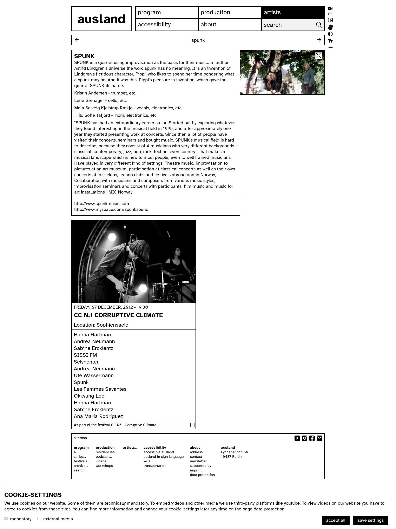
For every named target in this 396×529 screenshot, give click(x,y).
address (196, 452)
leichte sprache (330, 20)
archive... (81, 465)
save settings (371, 520)
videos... (102, 461)
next (319, 40)
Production (215, 12)
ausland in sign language (164, 456)
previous (77, 40)
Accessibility (154, 24)
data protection (202, 474)
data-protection (269, 509)
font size (330, 40)
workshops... (105, 465)
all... (77, 452)
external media (58, 519)
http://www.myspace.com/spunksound (111, 209)
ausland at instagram (304, 438)
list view (330, 47)
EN (330, 8)
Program (149, 12)
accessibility (155, 447)
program (81, 447)
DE (330, 14)
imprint (196, 470)
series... (80, 456)
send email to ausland (319, 438)
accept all (335, 520)
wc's (147, 461)
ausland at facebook (312, 438)
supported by (200, 465)
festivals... (82, 461)
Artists (272, 12)
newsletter (198, 461)
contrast (330, 34)
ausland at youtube (297, 438)
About (208, 24)
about (195, 447)
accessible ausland (159, 452)
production (105, 447)
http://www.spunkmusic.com (101, 203)
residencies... (106, 452)
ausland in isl (330, 27)
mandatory (20, 519)
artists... (130, 447)
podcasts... (104, 456)
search (79, 470)
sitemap (80, 438)
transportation (155, 465)
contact (196, 456)
